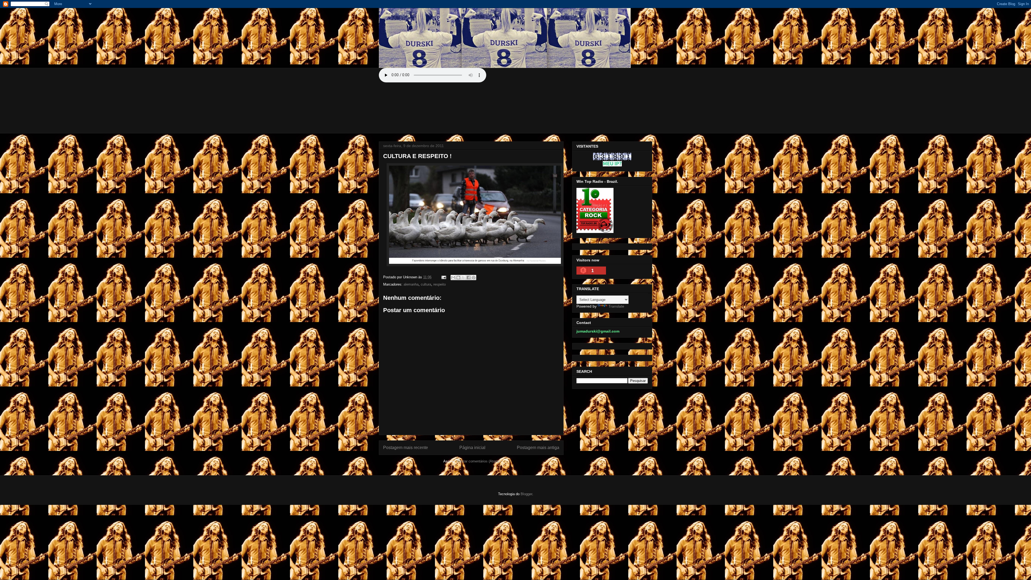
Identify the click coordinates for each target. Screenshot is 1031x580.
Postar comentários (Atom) (478, 461)
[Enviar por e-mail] (453, 277)
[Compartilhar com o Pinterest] (473, 277)
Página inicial (472, 447)
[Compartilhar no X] (463, 277)
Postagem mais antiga (538, 447)
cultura (426, 284)
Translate (616, 306)
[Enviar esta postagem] (443, 277)
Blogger (526, 494)
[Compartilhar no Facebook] (468, 277)
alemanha (411, 284)
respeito (439, 284)
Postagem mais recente (405, 447)
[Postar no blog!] (458, 277)
